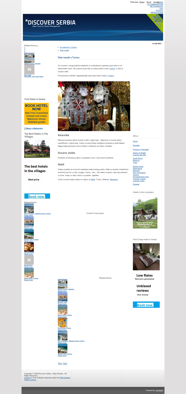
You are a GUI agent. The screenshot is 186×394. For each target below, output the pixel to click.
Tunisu (111, 76)
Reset (149, 2)
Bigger (141, 2)
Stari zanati (64, 50)
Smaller (156, 2)
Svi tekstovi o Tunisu (68, 47)
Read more (28, 215)
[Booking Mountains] (145, 228)
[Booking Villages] (37, 198)
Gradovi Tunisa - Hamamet (32, 63)
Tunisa (112, 69)
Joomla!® (159, 390)
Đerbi (93, 179)
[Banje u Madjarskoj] (33, 128)
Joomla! (27, 378)
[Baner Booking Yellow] (36, 124)
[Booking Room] (146, 307)
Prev (60, 364)
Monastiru (114, 179)
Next (65, 364)
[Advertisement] (37, 81)
